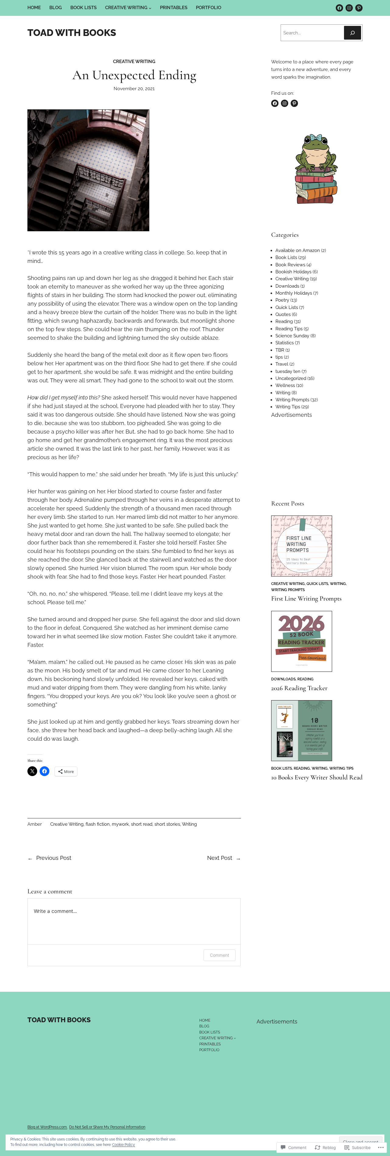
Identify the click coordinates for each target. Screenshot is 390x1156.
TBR (279, 350)
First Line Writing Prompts (306, 598)
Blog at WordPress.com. (47, 1127)
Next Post (219, 858)
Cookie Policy (123, 1145)
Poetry (282, 300)
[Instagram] (349, 8)
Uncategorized (290, 378)
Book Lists (286, 257)
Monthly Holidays (293, 293)
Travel (281, 364)
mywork (120, 824)
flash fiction (98, 824)
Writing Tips (287, 407)
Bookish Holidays (293, 272)
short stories (167, 824)
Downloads (287, 286)
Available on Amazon (297, 250)
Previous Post (53, 858)
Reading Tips (289, 329)
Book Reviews (290, 265)
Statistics (284, 343)
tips (279, 357)
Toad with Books (71, 32)
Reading (284, 321)
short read (141, 824)
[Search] (352, 33)
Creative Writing (134, 61)
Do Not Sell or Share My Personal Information (107, 1127)
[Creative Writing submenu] (150, 8)
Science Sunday (292, 336)
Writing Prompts (292, 399)
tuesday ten (287, 371)
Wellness (285, 385)
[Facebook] (339, 8)
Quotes (283, 314)
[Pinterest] (359, 8)
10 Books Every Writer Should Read (317, 777)
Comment (219, 955)
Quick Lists (286, 307)
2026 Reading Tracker (299, 688)
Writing (189, 824)
